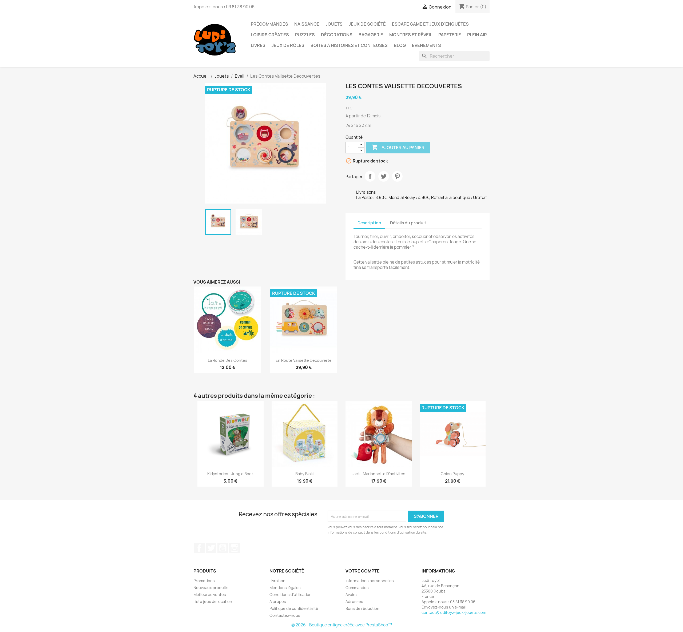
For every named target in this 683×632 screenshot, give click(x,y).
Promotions (204, 580)
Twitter (211, 548)
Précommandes (269, 24)
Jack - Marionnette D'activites (378, 473)
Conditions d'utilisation (290, 594)
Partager (370, 176)
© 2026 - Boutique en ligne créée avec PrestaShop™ (341, 625)
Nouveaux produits (210, 587)
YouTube (222, 548)
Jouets (334, 24)
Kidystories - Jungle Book (230, 473)
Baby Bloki (304, 473)
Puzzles (305, 35)
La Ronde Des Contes (227, 360)
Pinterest (397, 176)
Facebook (199, 548)
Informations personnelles (370, 580)
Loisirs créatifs (270, 35)
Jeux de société (367, 24)
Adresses (354, 601)
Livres (258, 45)
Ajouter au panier (398, 147)
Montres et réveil (410, 35)
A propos (277, 601)
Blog (400, 45)
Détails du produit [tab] (408, 223)
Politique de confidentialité (293, 608)
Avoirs (351, 594)
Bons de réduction (362, 608)
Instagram (234, 548)
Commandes (357, 587)
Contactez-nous (284, 615)
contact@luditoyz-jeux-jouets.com (454, 612)
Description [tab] (369, 223)
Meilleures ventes (209, 594)
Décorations (336, 35)
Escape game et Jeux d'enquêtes (430, 24)
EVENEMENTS (426, 45)
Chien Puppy (452, 473)
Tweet (383, 176)
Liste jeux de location (212, 601)
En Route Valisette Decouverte (304, 360)
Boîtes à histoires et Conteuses (349, 45)
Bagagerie (371, 35)
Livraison (277, 580)
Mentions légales (285, 587)
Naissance (306, 24)
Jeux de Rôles (288, 45)
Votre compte (363, 571)
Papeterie (449, 35)
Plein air (477, 35)
